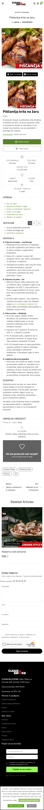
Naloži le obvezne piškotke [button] (29, 800)
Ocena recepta (6, 581)
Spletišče (5, 624)
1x (30, 223)
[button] (4, 134)
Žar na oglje (12, 203)
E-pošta (5, 614)
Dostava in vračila (8, 712)
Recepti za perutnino (22, 12)
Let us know (17, 457)
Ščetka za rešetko (14, 217)
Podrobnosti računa (9, 724)
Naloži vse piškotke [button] (15, 806)
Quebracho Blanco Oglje (17, 206)
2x (34, 223)
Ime (4, 605)
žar (16, 474)
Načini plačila (6, 732)
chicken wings (9, 469)
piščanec (6, 474)
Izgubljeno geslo (7, 740)
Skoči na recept (15, 74)
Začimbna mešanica (15, 233)
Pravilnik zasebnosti (9, 700)
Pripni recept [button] (23, 149)
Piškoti (4, 708)
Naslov (4, 728)
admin (16, 22)
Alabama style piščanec (14, 551)
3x (39, 223)
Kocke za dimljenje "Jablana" (19, 209)
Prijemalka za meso (15, 214)
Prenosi (4, 736)
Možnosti (32, 806)
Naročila (5, 720)
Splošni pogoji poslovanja (11, 704)
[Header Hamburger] (3, 3)
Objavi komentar (22, 651)
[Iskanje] (34, 3)
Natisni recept (31, 74)
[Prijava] (37, 3)
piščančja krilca (25, 469)
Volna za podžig (13, 212)
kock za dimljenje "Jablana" (23, 304)
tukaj (14, 800)
